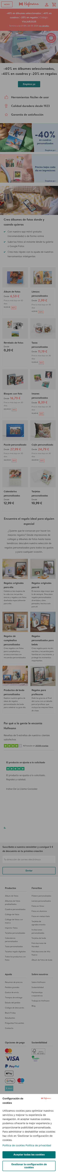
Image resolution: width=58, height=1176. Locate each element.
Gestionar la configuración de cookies (29, 1166)
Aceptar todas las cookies (29, 1154)
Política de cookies (13, 1145)
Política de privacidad (38, 1145)
